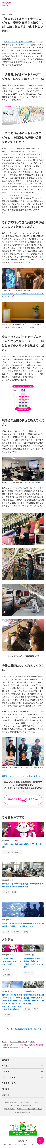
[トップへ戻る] (40, 1140)
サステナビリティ (9, 1083)
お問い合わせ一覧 (20, 1144)
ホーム (4, 1042)
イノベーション (8, 1077)
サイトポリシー (14, 1105)
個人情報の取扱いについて (13, 1102)
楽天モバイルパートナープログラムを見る (20, 776)
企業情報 (5, 1059)
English (5, 1094)
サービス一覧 (7, 1144)
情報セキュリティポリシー (32, 1102)
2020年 (32, 1042)
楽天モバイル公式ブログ (18, 1042)
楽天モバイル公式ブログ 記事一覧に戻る (24, 1028)
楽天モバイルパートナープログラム (19, 41)
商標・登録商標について (29, 1105)
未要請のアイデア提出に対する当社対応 (29, 1109)
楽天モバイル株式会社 (6, 4)
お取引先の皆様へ (9, 1109)
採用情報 (5, 1088)
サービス (5, 1065)
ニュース (5, 1071)
